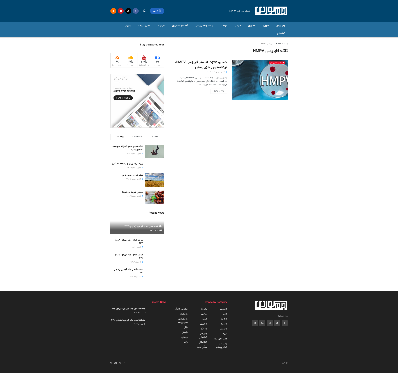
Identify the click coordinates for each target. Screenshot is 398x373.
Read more (219, 91)
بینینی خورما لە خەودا (132, 192)
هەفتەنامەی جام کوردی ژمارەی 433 (128, 241)
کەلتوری (251, 25)
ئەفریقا (224, 319)
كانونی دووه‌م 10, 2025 (217, 72)
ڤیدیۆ (204, 319)
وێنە (186, 342)
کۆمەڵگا (224, 25)
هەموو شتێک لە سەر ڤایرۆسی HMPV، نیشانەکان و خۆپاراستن (201, 65)
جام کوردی (280, 25)
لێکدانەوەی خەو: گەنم (133, 175)
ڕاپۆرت (204, 309)
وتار (186, 327)
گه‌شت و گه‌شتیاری (180, 25)
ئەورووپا (223, 329)
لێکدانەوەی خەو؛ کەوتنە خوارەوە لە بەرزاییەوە (128, 147)
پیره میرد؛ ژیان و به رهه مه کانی (127, 163)
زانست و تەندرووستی (204, 25)
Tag (286, 43)
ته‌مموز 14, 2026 (135, 276)
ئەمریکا (224, 324)
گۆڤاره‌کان (281, 33)
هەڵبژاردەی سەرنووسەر (183, 320)
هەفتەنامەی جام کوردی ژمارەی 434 (143, 226)
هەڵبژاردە (184, 314)
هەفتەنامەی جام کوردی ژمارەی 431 (128, 270)
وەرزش (128, 25)
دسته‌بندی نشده (220, 338)
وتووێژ (185, 332)
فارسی (156, 10)
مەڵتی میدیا (145, 25)
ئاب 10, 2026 (136, 247)
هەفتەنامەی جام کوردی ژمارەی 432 (128, 256)
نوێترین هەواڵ (181, 309)
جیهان (162, 25)
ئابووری (266, 25)
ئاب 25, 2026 (155, 230)
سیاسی (238, 25)
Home (278, 43)
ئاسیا (225, 314)
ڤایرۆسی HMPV (267, 43)
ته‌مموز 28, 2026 (135, 262)
